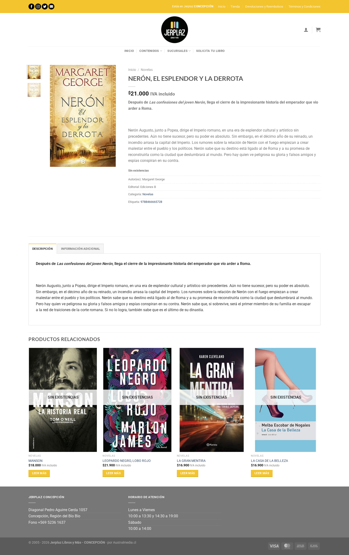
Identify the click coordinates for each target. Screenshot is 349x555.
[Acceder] (306, 29)
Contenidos (149, 51)
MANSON (35, 461)
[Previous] (52, 116)
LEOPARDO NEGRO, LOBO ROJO (127, 461)
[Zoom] (51, 161)
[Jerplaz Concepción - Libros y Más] (174, 29)
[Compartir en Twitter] (141, 213)
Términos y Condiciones (304, 6)
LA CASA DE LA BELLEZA (269, 461)
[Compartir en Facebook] (133, 213)
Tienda (235, 6)
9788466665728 (151, 202)
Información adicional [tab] (80, 248)
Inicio (221, 6)
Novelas (147, 70)
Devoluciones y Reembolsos (264, 6)
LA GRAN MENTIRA (191, 461)
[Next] (113, 116)
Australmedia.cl (124, 543)
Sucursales (177, 51)
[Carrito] (318, 29)
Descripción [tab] (42, 248)
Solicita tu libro (210, 51)
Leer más (39, 473)
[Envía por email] (150, 213)
